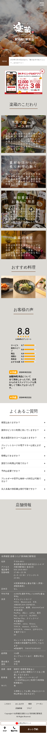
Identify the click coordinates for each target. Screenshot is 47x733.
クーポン (39, 704)
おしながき (19, 704)
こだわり (7, 704)
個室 (30, 704)
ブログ (29, 708)
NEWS (4, 61)
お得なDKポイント (23, 723)
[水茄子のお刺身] (22, 287)
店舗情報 (18, 708)
